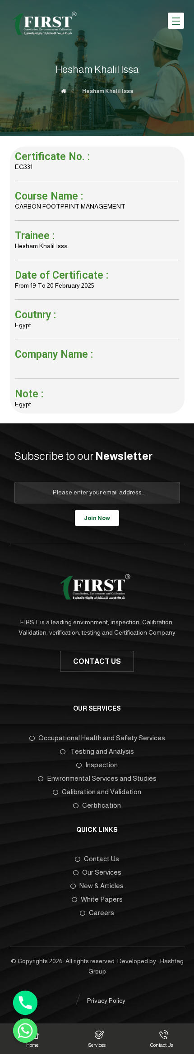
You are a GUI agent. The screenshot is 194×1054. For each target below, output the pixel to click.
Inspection (101, 765)
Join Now (97, 518)
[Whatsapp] (25, 1030)
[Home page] (63, 91)
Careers (101, 912)
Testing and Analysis (101, 751)
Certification (101, 805)
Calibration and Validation (101, 792)
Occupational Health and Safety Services (101, 738)
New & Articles (101, 885)
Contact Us (101, 859)
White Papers (102, 899)
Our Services (101, 872)
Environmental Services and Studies (102, 778)
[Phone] (25, 1003)
